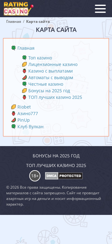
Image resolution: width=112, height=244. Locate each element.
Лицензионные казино (52, 64)
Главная (26, 48)
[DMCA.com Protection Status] (64, 176)
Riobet (24, 107)
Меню (100, 8)
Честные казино (45, 84)
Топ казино (40, 58)
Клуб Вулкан (30, 127)
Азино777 (27, 113)
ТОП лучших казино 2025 (55, 97)
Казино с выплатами (50, 71)
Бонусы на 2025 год (49, 91)
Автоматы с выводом (50, 77)
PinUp (23, 120)
